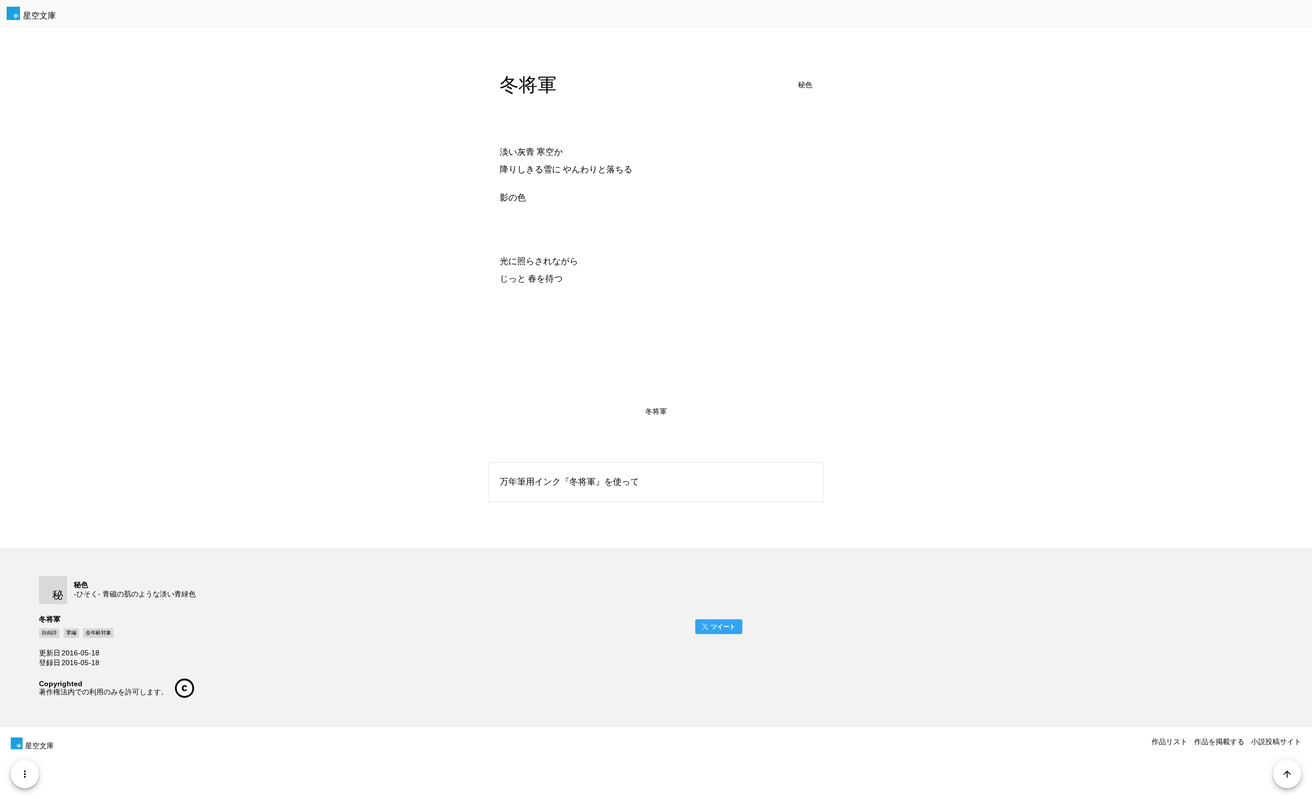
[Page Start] (1287, 774)
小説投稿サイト (1276, 741)
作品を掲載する (1219, 741)
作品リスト (1169, 741)
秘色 (805, 85)
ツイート (723, 626)
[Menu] (25, 774)
